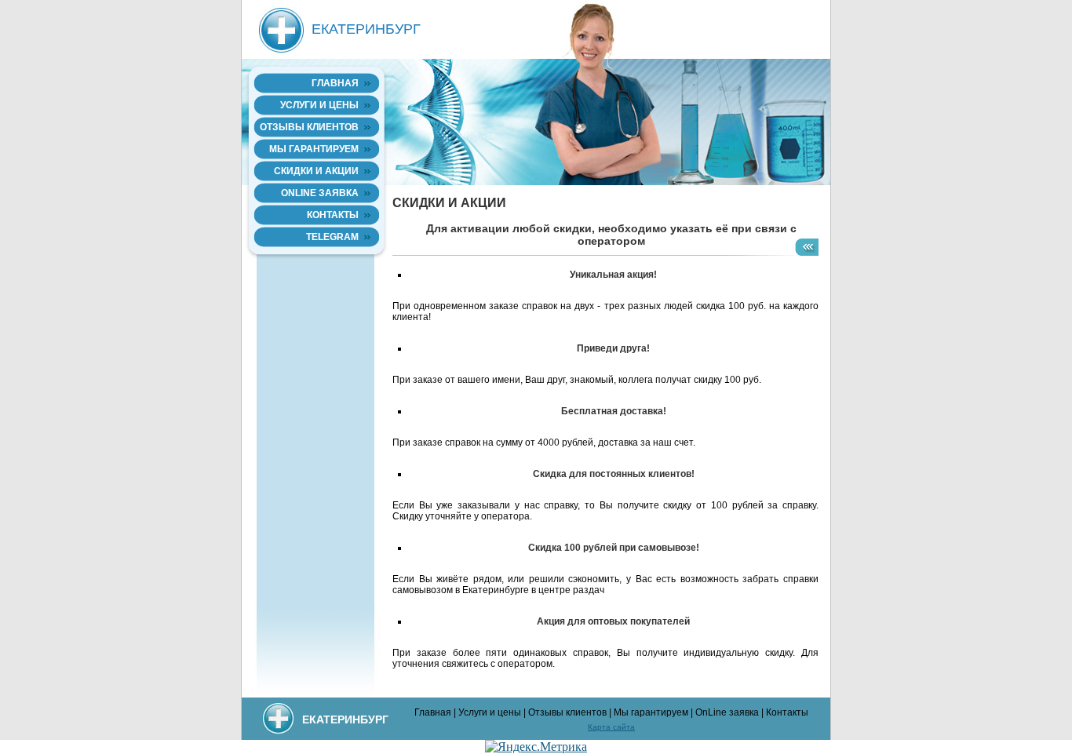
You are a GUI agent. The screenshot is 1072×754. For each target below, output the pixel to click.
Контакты (333, 214)
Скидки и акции (316, 171)
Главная (335, 83)
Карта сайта (611, 727)
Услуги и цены (319, 105)
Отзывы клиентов (309, 127)
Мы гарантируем (314, 149)
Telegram (332, 236)
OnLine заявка (320, 193)
